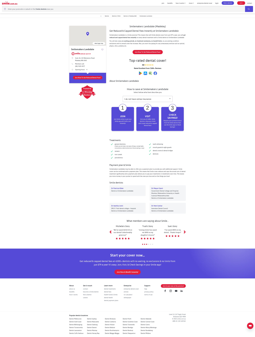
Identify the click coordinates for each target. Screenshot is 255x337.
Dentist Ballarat (110, 327)
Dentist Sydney (92, 319)
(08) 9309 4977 (80, 66)
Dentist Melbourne (75, 319)
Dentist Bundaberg (147, 330)
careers (85, 297)
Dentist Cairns (145, 325)
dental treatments (110, 289)
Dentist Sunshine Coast (130, 322)
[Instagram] (171, 291)
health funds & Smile (110, 295)
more (190, 3)
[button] (142, 244)
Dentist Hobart (110, 325)
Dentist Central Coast (147, 322)
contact (249, 3)
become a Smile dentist (91, 292)
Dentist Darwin (92, 327)
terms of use (148, 295)
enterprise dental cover (204, 3)
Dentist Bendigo (128, 327)
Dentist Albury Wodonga (148, 327)
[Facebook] (165, 291)
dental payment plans (111, 300)
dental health (108, 297)
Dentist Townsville (129, 325)
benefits (170, 3)
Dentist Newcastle (93, 322)
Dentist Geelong (92, 325)
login (216, 3)
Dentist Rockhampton (112, 330)
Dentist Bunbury (128, 330)
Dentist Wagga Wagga (112, 333)
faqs (145, 289)
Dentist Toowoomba (76, 327)
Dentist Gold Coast (75, 322)
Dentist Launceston (75, 330)
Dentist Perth (127, 319)
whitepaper (127, 297)
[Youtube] (176, 291)
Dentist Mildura (146, 333)
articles (126, 292)
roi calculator (128, 295)
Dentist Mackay (92, 330)
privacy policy (148, 292)
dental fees (107, 292)
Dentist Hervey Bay (93, 333)
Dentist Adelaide (146, 319)
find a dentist (228, 3)
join (163, 3)
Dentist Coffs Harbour (76, 333)
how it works (180, 3)
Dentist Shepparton (129, 333)
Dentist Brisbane (110, 319)
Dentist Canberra (110, 322)
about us (72, 289)
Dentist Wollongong (75, 325)
